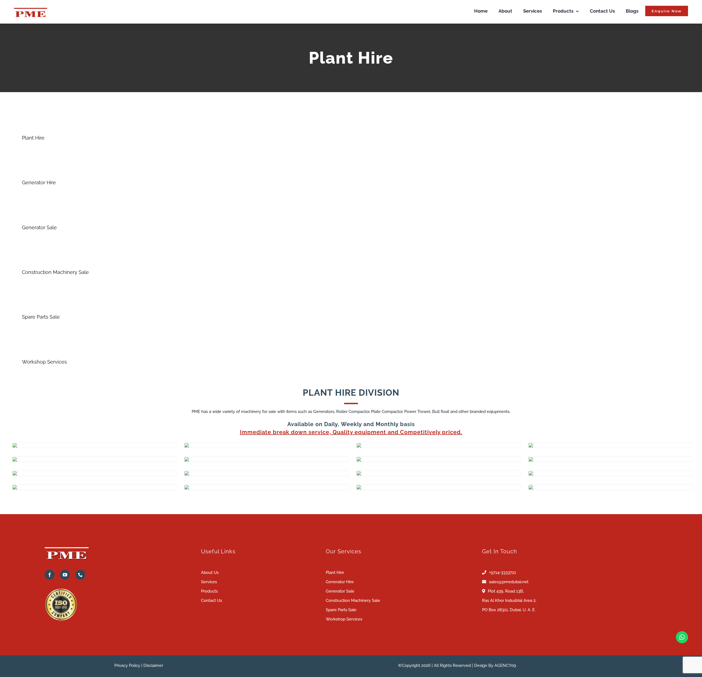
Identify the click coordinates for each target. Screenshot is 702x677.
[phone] (80, 575)
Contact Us (211, 600)
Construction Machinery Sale (353, 600)
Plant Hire (335, 572)
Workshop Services (344, 619)
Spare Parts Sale (341, 609)
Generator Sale (340, 591)
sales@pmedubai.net (508, 581)
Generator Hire (340, 581)
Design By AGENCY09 (495, 665)
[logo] (30, 7)
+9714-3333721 (502, 572)
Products (209, 591)
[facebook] (50, 575)
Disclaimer (153, 665)
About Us (210, 572)
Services (209, 581)
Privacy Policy (127, 665)
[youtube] (65, 575)
